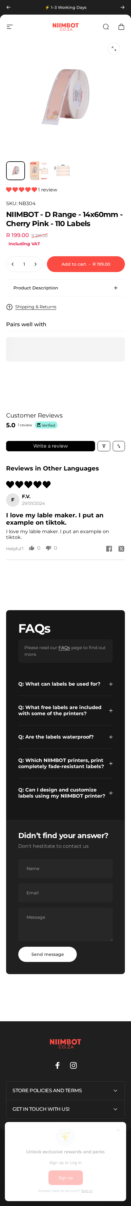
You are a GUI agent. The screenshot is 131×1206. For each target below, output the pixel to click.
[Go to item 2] (39, 170)
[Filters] (103, 446)
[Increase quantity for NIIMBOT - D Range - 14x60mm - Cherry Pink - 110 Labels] (35, 264)
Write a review (50, 446)
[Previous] (8, 7)
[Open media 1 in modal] (114, 49)
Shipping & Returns (35, 306)
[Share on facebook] (109, 548)
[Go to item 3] (63, 170)
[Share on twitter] (121, 548)
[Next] (122, 7)
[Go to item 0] (15, 170)
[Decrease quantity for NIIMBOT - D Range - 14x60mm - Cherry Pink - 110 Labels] (12, 264)
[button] (22, 190)
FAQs (64, 647)
